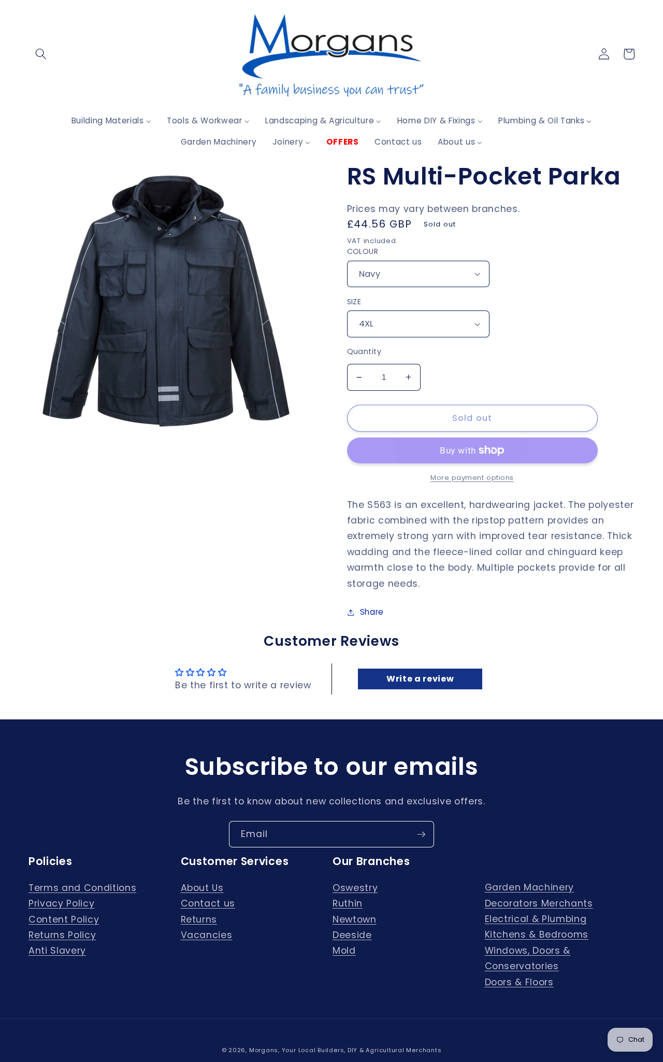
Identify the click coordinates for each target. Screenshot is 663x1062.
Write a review (420, 679)
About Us (202, 888)
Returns (199, 919)
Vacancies (207, 935)
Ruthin (348, 903)
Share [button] (372, 611)
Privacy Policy (61, 903)
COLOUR (363, 251)
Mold (344, 950)
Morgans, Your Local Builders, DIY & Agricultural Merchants (345, 1050)
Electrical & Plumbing (536, 919)
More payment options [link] (472, 478)
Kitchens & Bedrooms (537, 934)
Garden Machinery (529, 887)
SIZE (354, 301)
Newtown (355, 919)
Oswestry (355, 888)
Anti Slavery (57, 950)
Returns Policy (62, 935)
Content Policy (63, 919)
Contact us (208, 903)
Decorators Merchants (539, 903)
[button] (40, 53)
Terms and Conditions (82, 888)
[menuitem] (111, 120)
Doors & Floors (519, 982)
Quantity (364, 351)
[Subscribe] (421, 834)
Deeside (352, 935)
